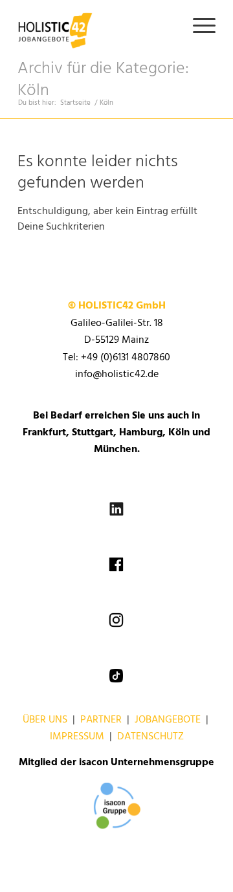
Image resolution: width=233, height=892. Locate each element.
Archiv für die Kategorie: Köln (103, 80)
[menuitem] (198, 26)
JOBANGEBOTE (168, 720)
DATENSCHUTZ (150, 736)
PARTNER (101, 720)
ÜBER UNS (45, 720)
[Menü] (198, 26)
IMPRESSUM (77, 736)
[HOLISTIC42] (96, 26)
